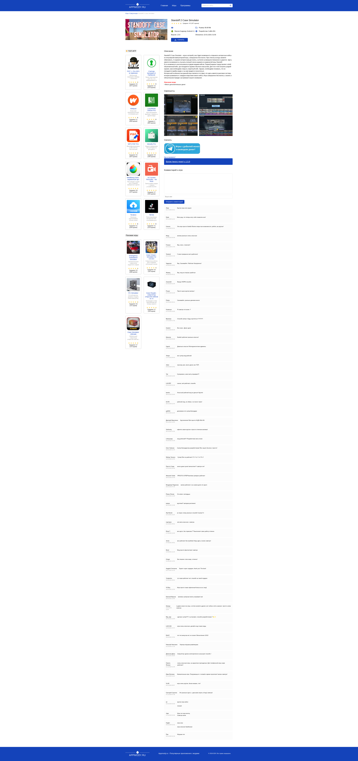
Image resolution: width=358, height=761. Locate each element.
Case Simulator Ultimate (133, 333)
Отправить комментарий (174, 202)
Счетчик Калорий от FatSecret (151, 73)
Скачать (181, 40)
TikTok (151, 215)
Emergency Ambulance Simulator (133, 257)
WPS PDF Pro (133, 144)
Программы (185, 5)
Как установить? (169, 157)
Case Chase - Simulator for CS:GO (151, 257)
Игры (174, 5)
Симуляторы (133, 13)
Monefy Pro (151, 144)
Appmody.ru (137, 5)
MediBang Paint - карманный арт (133, 178)
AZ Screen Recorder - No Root (151, 179)
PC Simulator (133, 293)
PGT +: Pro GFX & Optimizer (133, 72)
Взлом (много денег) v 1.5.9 (178, 162)
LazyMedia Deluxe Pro (151, 109)
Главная (164, 5)
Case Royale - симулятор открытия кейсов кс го (151, 295)
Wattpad (133, 109)
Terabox (133, 215)
